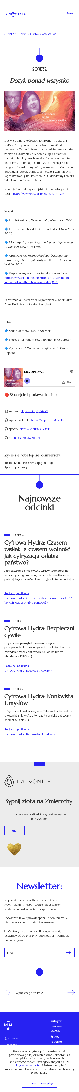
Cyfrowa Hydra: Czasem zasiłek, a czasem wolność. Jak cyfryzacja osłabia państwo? (37, 552)
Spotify (55, 1036)
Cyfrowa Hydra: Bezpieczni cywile (39, 632)
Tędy (13, 831)
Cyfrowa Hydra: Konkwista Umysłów (38, 700)
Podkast (12, 34)
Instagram (56, 1021)
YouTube (56, 1031)
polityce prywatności (27, 1065)
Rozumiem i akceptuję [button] (40, 1083)
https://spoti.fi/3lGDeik (35, 429)
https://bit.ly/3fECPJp (27, 437)
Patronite (56, 1041)
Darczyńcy (11, 1045)
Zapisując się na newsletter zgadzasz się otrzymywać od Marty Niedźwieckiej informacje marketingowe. (36, 935)
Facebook (56, 1026)
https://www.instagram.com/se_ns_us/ (38, 193)
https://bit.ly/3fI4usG (34, 411)
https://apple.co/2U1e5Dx (48, 420)
